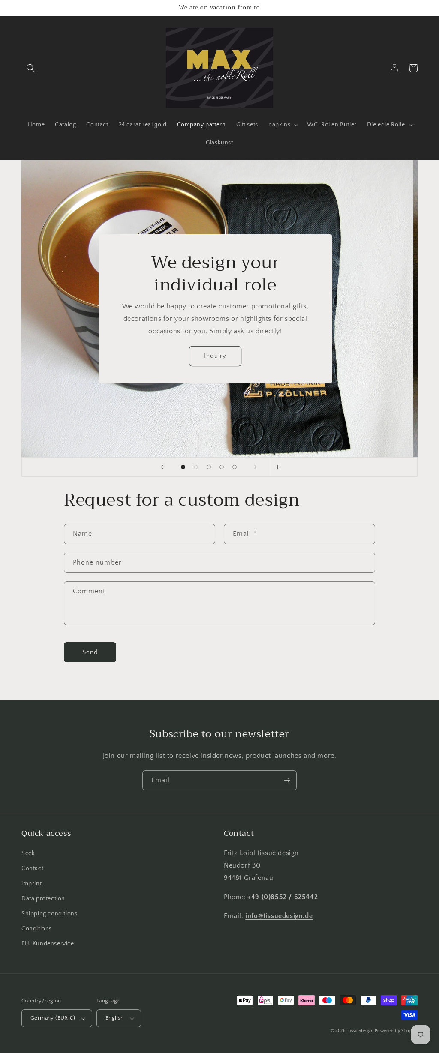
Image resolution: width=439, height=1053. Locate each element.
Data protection (43, 898)
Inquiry (219, 355)
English (114, 1018)
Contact (32, 868)
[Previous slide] (162, 467)
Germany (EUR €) (52, 1018)
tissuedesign (360, 1031)
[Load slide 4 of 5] (221, 467)
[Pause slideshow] (277, 467)
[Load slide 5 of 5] (234, 467)
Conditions (36, 928)
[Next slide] (255, 467)
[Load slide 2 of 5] (195, 467)
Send (90, 652)
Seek (28, 853)
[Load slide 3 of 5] (208, 467)
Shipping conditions (49, 913)
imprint (31, 883)
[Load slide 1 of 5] (183, 467)
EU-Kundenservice (47, 943)
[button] (30, 68)
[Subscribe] (286, 780)
